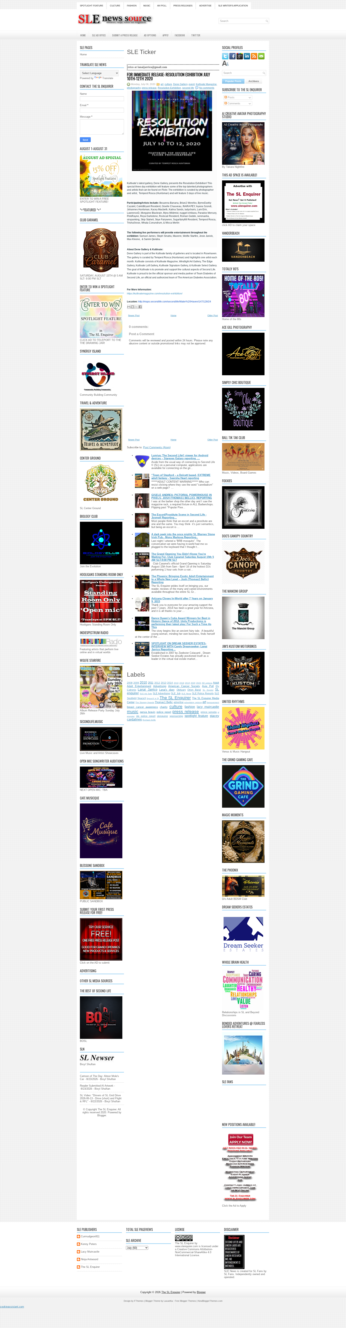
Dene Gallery (180, 84)
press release (149, 87)
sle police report (146, 716)
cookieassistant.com (12, 1306)
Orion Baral (194, 689)
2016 (176, 683)
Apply (165, 35)
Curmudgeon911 (90, 1236)
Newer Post (134, 315)
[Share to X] (136, 307)
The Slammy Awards (144, 702)
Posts (230, 97)
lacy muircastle (208, 707)
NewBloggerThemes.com (210, 1301)
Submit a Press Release (125, 35)
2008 (130, 682)
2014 (170, 682)
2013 (163, 682)
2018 (181, 683)
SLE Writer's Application (233, 5)
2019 (187, 683)
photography (134, 87)
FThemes (139, 1301)
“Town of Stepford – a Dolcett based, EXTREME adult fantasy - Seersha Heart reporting (180, 477)
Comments (233, 103)
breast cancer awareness (142, 707)
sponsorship (176, 716)
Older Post (212, 315)
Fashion (132, 5)
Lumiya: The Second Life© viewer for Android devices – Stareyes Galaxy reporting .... (179, 457)
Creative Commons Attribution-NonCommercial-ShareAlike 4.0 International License (194, 1252)
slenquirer (162, 716)
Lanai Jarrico (147, 689)
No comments (206, 87)
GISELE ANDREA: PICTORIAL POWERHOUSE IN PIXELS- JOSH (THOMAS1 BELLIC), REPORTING (181, 496)
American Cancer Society (184, 686)
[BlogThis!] (133, 307)
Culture (115, 5)
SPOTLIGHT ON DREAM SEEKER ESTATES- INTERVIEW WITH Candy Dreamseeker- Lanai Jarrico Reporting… (179, 646)
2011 (150, 682)
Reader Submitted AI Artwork (96, 1085)
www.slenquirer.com (186, 1246)
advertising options (193, 702)
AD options (207, 683)
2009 (136, 682)
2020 (193, 683)
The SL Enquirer (175, 697)
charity (164, 707)
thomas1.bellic (149, 720)
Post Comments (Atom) (157, 447)
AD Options (150, 35)
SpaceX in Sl (153, 698)
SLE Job (175, 693)
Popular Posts (233, 81)
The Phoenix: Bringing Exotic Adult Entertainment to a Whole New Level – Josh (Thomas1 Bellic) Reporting (182, 579)
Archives (253, 81)
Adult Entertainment (139, 686)
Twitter (195, 35)
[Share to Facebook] (140, 307)
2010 (143, 682)
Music (146, 5)
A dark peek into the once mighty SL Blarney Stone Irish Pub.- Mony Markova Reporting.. (183, 536)
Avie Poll (208, 686)
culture (168, 84)
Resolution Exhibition (169, 87)
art (162, 84)
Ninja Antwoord (89, 1259)
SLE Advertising (161, 693)
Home (83, 35)
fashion (190, 707)
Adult (216, 682)
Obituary (181, 689)
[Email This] (129, 307)
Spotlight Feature (91, 5)
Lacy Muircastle (90, 1251)
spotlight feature (196, 716)
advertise (179, 702)
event (192, 84)
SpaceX (141, 698)
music (132, 711)
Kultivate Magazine (206, 84)
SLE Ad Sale (146, 693)
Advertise (205, 5)
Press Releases (182, 5)
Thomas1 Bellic (164, 702)
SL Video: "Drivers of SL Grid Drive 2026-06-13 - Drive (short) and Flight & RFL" (101, 1098)
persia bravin (147, 712)
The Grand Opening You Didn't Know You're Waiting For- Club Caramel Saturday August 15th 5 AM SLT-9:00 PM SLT (182, 556)
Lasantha (168, 1301)
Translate (107, 78)
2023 (198, 683)
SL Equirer (208, 690)
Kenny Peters (89, 1244)
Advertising (159, 686)
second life (188, 87)
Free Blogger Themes (185, 1301)
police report (164, 712)
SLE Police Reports (203, 693)
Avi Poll (162, 5)
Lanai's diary (167, 689)
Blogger (101, 1115)
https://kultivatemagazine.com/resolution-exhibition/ (154, 293)
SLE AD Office (99, 35)
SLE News (186, 693)
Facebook (180, 35)
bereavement (213, 702)
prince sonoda (209, 712)
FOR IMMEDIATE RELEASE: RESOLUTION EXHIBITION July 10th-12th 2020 (168, 76)
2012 (157, 682)
